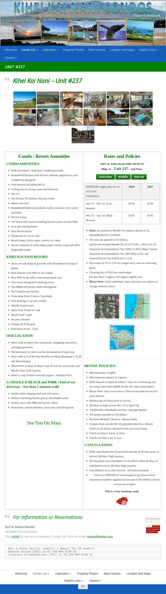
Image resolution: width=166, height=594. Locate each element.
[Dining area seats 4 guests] (24, 117)
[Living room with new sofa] (94, 100)
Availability (123, 176)
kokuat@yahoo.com (100, 536)
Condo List (28, 49)
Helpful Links (147, 49)
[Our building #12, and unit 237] (83, 134)
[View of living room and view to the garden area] (118, 100)
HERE (16, 536)
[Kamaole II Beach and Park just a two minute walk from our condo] (24, 100)
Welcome (11, 49)
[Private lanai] (48, 117)
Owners (10, 58)
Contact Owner (105, 176)
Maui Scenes (96, 49)
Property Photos (73, 49)
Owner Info (139, 176)
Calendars (49, 49)
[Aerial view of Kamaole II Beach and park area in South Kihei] (48, 100)
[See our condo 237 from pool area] (118, 117)
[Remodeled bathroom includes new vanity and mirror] (71, 117)
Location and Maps (122, 49)
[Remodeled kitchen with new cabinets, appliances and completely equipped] (71, 100)
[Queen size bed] (141, 100)
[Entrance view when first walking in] (94, 117)
